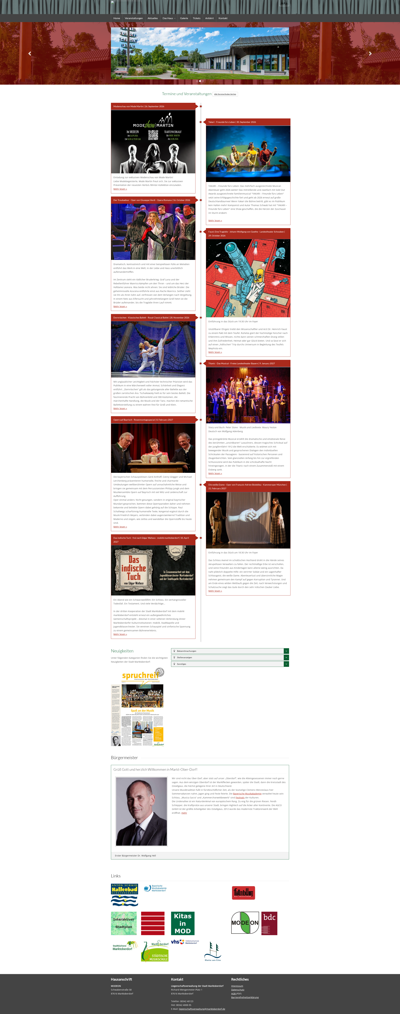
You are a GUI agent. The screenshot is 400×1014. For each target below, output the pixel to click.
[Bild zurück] (30, 53)
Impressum (237, 985)
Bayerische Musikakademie (247, 793)
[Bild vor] (370, 53)
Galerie (184, 18)
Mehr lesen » (120, 188)
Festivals (240, 797)
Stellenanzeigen (184, 657)
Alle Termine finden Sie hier (225, 94)
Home (116, 18)
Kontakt (223, 18)
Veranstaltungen (134, 18)
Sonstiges (181, 664)
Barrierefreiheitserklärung (245, 997)
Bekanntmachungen (186, 651)
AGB (233, 993)
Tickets (196, 18)
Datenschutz (237, 989)
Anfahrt (209, 18)
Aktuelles (153, 18)
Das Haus (168, 18)
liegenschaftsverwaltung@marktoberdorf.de (202, 1008)
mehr (184, 812)
